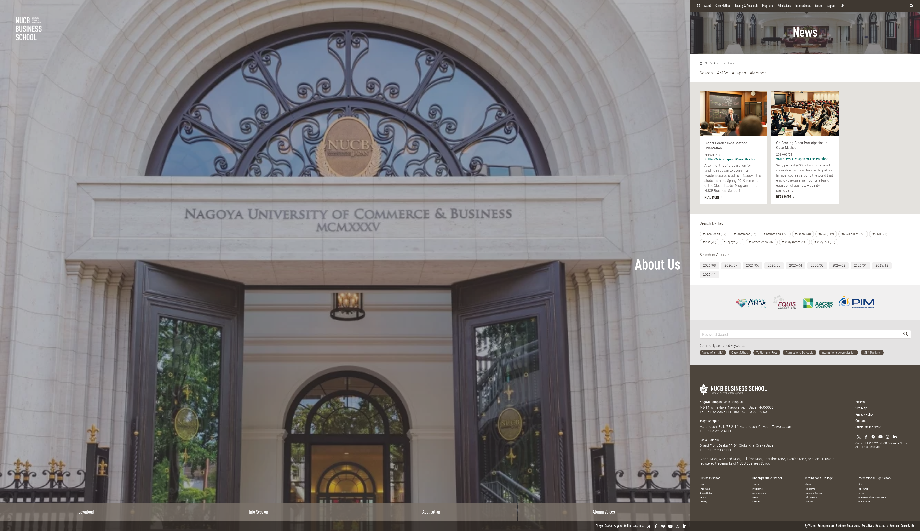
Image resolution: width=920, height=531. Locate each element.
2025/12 (881, 265)
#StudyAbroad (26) (794, 242)
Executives (868, 526)
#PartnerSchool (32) (762, 242)
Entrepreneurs (826, 526)
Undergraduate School (767, 478)
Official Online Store (868, 427)
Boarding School (813, 493)
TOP (705, 63)
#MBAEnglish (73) (853, 234)
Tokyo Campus (709, 421)
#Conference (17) (745, 234)
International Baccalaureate (872, 497)
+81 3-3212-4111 (718, 431)
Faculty (703, 501)
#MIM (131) (879, 234)
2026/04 (795, 265)
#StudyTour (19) (824, 242)
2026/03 (817, 265)
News (730, 63)
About (707, 6)
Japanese (638, 526)
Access (860, 402)
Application (431, 512)
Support (831, 6)
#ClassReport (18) (714, 234)
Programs (767, 6)
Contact (860, 421)
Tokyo (599, 526)
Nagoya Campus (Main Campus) (721, 402)
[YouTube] (670, 526)
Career (819, 6)
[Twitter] (648, 526)
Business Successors (848, 526)
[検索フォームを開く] (911, 6)
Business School (710, 478)
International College (819, 478)
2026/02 (838, 265)
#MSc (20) (709, 242)
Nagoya (618, 526)
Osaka (608, 526)
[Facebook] (656, 526)
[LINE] (663, 526)
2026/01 (860, 265)
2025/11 (709, 274)
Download (86, 512)
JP (842, 6)
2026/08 (709, 265)
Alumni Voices (604, 512)
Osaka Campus (709, 440)
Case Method (722, 6)
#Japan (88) (803, 234)
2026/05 (774, 265)
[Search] (906, 334)
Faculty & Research (746, 6)
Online (628, 526)
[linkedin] (684, 526)
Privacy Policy (864, 414)
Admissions (784, 6)
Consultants (907, 526)
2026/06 (752, 265)
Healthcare (881, 526)
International (803, 6)
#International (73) (776, 234)
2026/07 (730, 265)
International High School (874, 478)
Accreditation (706, 493)
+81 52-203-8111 (718, 412)
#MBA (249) (826, 234)
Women (894, 526)
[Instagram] (677, 526)
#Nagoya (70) (732, 242)
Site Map (861, 408)
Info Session (258, 512)
